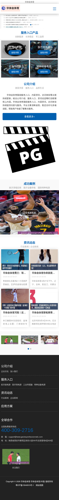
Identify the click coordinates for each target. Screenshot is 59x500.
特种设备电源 (39, 384)
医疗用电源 (16, 384)
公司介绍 (7, 366)
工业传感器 (28, 384)
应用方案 (7, 406)
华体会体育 (29, 1)
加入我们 (14, 371)
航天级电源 (5, 384)
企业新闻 (34, 246)
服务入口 (7, 379)
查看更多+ (29, 116)
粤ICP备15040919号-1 (25, 485)
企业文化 (5, 371)
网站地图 (39, 485)
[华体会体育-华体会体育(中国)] (11, 8)
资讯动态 (7, 393)
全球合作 (7, 420)
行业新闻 (25, 246)
